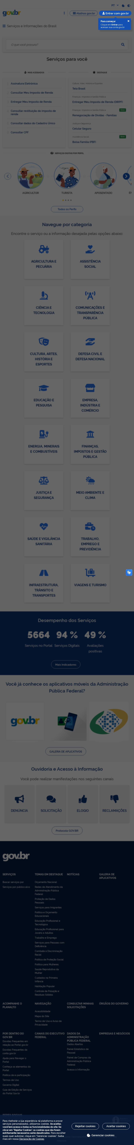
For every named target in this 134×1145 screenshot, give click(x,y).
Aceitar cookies (116, 1126)
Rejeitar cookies (85, 1126)
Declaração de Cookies (31, 1138)
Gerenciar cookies (103, 1135)
